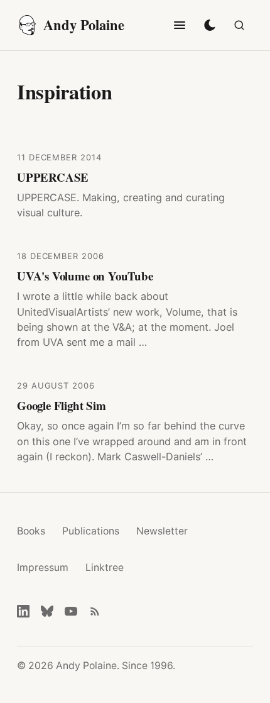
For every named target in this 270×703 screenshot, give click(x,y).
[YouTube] (71, 611)
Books (31, 531)
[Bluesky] (47, 611)
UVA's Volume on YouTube (85, 275)
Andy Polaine (83, 24)
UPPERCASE (53, 177)
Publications (90, 531)
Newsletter (162, 531)
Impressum (42, 567)
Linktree (104, 567)
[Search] (239, 25)
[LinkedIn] (23, 611)
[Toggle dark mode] (210, 25)
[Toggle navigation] (179, 25)
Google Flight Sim (61, 405)
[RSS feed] (95, 611)
